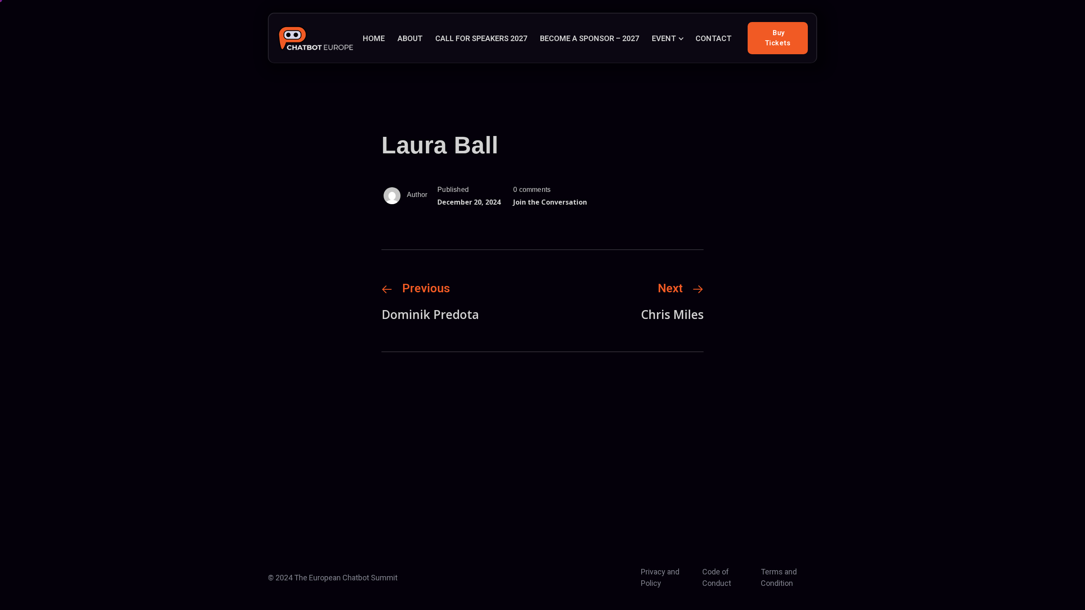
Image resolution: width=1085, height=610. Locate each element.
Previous (426, 288)
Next (670, 288)
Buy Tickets (778, 38)
